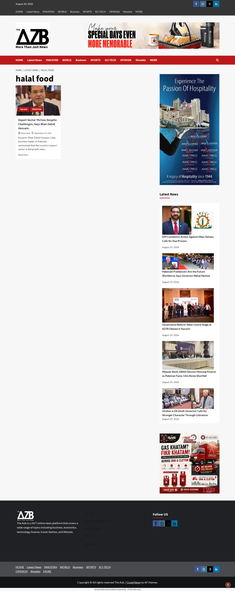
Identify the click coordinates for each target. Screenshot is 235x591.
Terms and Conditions (97, 520)
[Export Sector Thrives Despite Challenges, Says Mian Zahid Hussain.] (38, 100)
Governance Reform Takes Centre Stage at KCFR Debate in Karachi (186, 326)
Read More (23, 155)
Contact (89, 513)
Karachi (23, 109)
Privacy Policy (93, 528)
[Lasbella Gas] (190, 463)
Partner (89, 535)
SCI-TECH (100, 11)
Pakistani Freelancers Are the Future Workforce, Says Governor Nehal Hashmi (186, 273)
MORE (139, 11)
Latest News (32, 11)
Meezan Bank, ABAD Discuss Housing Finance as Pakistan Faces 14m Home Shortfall (189, 373)
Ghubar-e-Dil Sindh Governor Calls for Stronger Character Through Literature (185, 413)
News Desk (25, 133)
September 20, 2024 (42, 133)
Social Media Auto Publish (105, 589)
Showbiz (127, 11)
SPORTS (87, 11)
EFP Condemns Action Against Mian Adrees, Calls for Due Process (188, 238)
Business (74, 11)
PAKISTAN (48, 11)
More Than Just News (32, 47)
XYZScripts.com (134, 589)
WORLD (62, 11)
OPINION (114, 11)
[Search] (217, 60)
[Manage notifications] (228, 585)
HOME (19, 11)
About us (90, 544)
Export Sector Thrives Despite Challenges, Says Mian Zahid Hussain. (37, 124)
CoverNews (134, 582)
